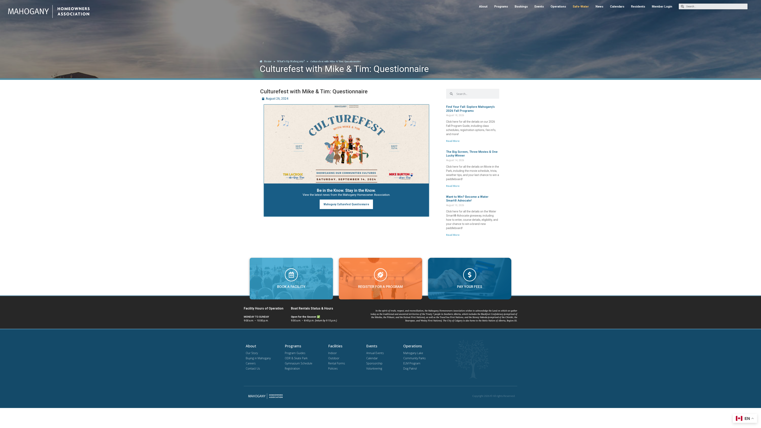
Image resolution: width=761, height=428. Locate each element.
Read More (453, 141)
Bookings (521, 6)
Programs (501, 6)
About (483, 6)
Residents (638, 6)
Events (539, 6)
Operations (558, 6)
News (599, 6)
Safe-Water (581, 6)
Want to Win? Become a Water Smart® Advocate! (467, 199)
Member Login (662, 6)
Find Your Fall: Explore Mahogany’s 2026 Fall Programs (470, 109)
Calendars (617, 6)
